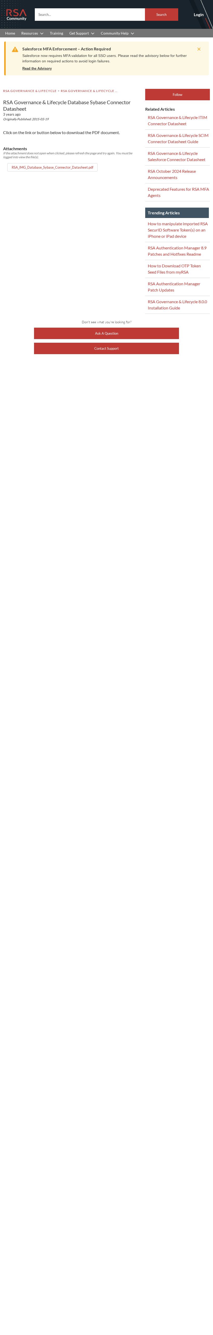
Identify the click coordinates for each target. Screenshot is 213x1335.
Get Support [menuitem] (79, 33)
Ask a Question (106, 333)
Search (161, 14)
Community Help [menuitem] (115, 33)
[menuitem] (10, 33)
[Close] (198, 49)
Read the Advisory (37, 68)
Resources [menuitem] (29, 33)
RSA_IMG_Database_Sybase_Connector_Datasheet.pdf (52, 167)
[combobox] (106, 14)
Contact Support (106, 348)
